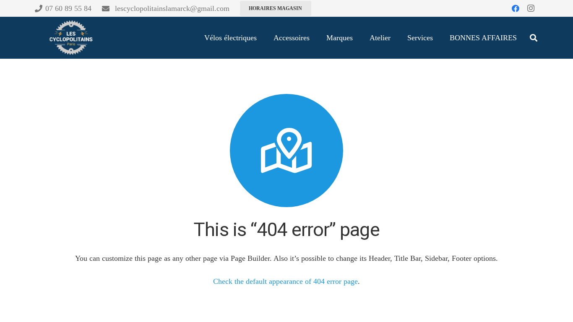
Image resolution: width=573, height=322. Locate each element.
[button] (533, 37)
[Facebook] (515, 8)
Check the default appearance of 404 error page (285, 281)
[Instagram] (530, 8)
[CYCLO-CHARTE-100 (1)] (70, 38)
